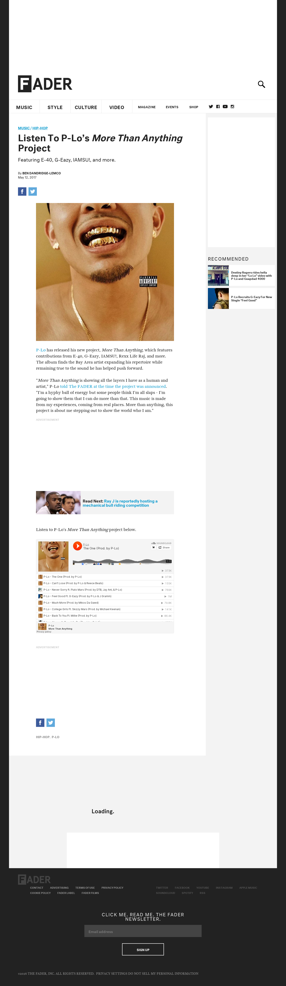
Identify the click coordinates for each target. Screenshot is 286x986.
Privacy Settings (111, 974)
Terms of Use (85, 887)
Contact (36, 887)
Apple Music (248, 887)
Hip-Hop (40, 127)
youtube (225, 106)
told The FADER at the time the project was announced (113, 386)
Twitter (211, 106)
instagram (232, 106)
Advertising (59, 887)
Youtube (202, 887)
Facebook (182, 887)
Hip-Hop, (43, 736)
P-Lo (41, 350)
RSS (202, 892)
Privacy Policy (112, 887)
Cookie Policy (40, 892)
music (24, 127)
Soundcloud (165, 892)
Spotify (187, 892)
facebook (218, 106)
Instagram (224, 887)
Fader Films (90, 892)
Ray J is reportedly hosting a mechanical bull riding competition (120, 502)
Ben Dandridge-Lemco (41, 172)
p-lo (55, 736)
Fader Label (66, 892)
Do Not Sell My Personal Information (163, 974)
